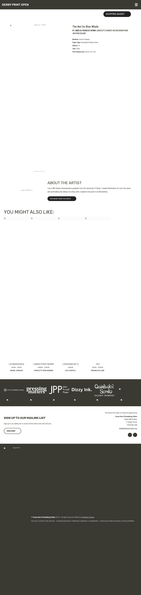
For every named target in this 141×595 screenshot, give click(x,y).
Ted (97, 364)
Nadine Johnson (16, 370)
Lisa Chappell (70, 370)
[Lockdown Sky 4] (70, 289)
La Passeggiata (16, 364)
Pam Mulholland (97, 370)
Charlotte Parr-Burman (43, 370)
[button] (117, 14)
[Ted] (97, 289)
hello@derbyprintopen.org (128, 428)
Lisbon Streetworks (43, 364)
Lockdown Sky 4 (70, 364)
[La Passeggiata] (16, 289)
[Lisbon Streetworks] (43, 289)
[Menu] (136, 4)
